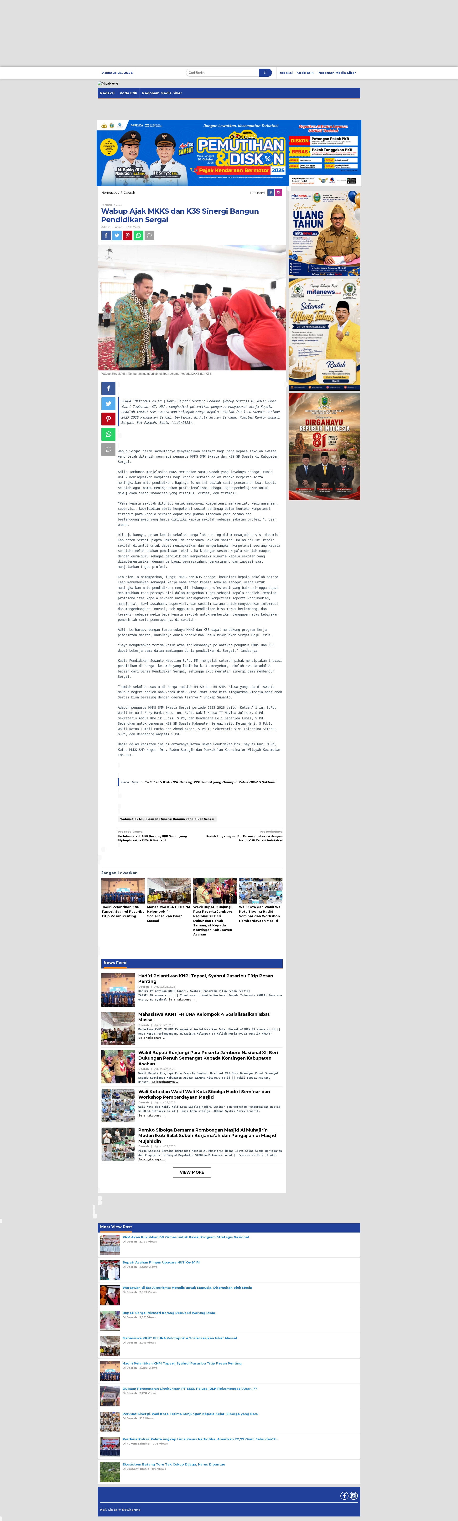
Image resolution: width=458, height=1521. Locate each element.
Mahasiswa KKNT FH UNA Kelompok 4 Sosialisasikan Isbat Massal (180, 1338)
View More (192, 1172)
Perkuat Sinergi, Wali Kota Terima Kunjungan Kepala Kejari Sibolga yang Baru (190, 1414)
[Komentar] (149, 235)
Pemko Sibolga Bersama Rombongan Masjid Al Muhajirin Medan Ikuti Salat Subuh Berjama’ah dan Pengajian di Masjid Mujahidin (207, 1135)
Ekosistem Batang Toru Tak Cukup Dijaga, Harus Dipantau (174, 1464)
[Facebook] (271, 193)
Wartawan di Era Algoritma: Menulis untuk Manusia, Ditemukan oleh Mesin (187, 1287)
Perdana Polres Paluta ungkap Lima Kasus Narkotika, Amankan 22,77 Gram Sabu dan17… (200, 1439)
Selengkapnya (180, 999)
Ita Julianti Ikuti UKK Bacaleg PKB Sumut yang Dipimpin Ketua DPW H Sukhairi (209, 782)
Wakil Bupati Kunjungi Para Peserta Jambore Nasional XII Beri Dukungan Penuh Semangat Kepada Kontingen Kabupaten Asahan (212, 920)
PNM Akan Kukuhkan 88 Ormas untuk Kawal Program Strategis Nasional (186, 1237)
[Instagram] (279, 193)
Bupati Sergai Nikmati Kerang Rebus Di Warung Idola (169, 1313)
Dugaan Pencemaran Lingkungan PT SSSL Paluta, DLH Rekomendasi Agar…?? (190, 1388)
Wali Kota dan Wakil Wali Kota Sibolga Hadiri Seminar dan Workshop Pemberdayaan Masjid (204, 1094)
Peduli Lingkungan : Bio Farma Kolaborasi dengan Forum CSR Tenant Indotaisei (244, 836)
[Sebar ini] (106, 235)
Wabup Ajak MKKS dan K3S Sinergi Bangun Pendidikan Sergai (167, 819)
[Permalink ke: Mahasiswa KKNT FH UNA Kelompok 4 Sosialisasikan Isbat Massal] (169, 891)
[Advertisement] (143, 33)
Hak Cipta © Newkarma (120, 1509)
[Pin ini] (127, 235)
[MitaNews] (108, 83)
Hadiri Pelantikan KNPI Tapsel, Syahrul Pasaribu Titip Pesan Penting (123, 911)
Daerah (118, 227)
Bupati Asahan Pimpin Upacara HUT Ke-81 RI (161, 1262)
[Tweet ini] (117, 235)
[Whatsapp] (138, 235)
